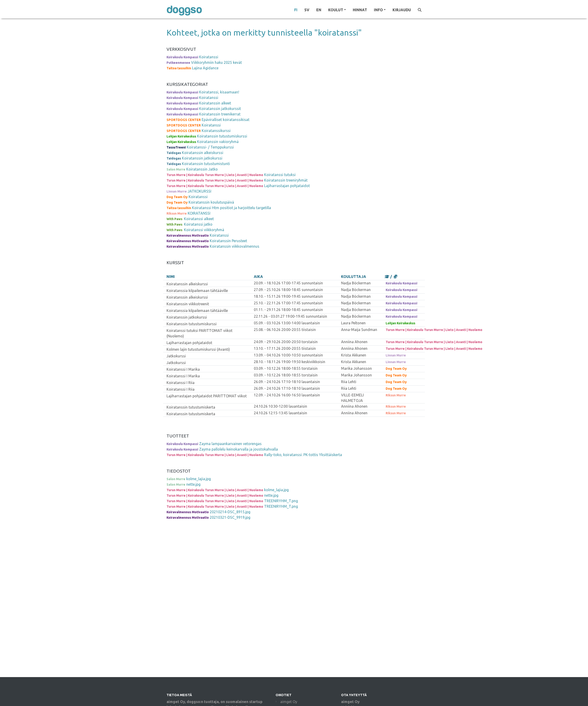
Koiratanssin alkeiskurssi (202, 153)
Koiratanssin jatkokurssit (220, 108)
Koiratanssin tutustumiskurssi (222, 136)
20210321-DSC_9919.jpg (230, 517)
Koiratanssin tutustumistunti (206, 164)
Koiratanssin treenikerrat (219, 114)
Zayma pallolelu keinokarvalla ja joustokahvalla (238, 449)
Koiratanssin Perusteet (228, 241)
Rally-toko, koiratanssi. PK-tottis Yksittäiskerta (303, 455)
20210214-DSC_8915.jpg (230, 512)
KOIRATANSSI (199, 213)
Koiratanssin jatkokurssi (202, 158)
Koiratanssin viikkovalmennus (234, 246)
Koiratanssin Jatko (202, 169)
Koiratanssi (208, 57)
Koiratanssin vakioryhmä (218, 142)
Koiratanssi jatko (198, 224)
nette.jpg (193, 484)
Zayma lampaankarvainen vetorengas (230, 444)
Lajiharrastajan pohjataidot (287, 186)
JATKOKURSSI (199, 191)
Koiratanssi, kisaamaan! (219, 92)
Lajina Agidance (205, 68)
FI (295, 10)
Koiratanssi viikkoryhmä (204, 230)
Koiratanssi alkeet (199, 219)
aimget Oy (288, 702)
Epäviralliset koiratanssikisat (225, 120)
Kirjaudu (402, 10)
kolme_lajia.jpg (198, 479)
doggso (184, 10)
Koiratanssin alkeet (215, 103)
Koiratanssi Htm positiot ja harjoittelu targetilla (231, 208)
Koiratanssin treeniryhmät (286, 180)
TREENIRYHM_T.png (281, 501)
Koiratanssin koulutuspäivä (211, 202)
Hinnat (360, 10)
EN (318, 10)
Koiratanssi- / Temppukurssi (210, 147)
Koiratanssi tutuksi (280, 175)
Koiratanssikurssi (216, 131)
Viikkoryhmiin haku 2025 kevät (216, 62)
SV (306, 10)
